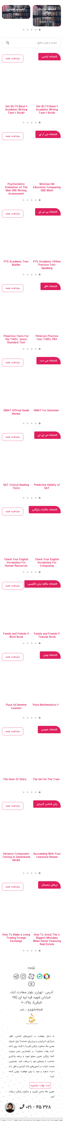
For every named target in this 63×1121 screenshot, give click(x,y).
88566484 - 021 (31, 1010)
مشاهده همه (13, 58)
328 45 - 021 (37, 1107)
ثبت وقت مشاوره (40, 1085)
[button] (24, 29)
